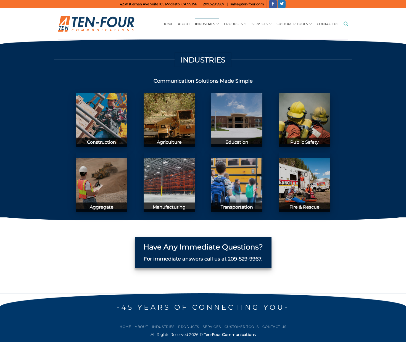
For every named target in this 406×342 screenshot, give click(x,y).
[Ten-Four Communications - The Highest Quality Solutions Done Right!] (98, 23)
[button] (346, 24)
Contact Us (328, 23)
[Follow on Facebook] (273, 4)
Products (233, 23)
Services (260, 23)
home (167, 23)
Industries (205, 23)
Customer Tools (292, 23)
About (184, 23)
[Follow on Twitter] (282, 4)
